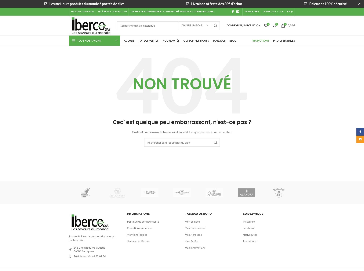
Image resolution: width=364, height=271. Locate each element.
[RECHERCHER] (215, 25)
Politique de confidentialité (143, 221)
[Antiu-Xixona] (182, 192)
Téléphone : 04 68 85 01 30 (90, 256)
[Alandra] (246, 192)
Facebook (248, 228)
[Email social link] (238, 11)
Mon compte (192, 221)
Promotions (250, 241)
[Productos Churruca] (85, 192)
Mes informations (195, 247)
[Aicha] (279, 192)
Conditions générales (139, 228)
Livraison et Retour (138, 241)
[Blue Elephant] (117, 192)
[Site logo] (91, 25)
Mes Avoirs (191, 241)
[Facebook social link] (233, 11)
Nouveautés (250, 234)
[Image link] (90, 221)
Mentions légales (137, 234)
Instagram (249, 221)
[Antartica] (214, 192)
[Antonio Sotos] (150, 192)
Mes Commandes (195, 228)
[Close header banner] (359, 4)
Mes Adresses (193, 234)
